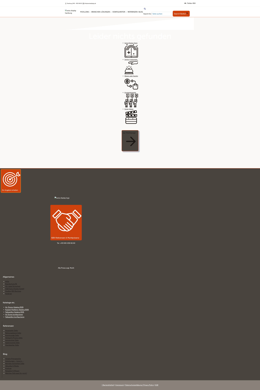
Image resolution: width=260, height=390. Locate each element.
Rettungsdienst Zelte (13, 333)
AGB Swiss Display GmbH (14, 289)
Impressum (119, 385)
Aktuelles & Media (12, 366)
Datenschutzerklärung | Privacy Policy (139, 385)
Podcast (8, 368)
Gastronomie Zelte (12, 343)
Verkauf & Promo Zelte (13, 338)
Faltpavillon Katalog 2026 (14, 312)
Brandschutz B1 (11, 284)
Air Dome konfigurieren (14, 315)
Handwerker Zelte (12, 345)
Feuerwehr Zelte (11, 331)
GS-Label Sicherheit (12, 286)
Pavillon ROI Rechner (13, 291)
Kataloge (8, 294)
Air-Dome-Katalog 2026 (14, 307)
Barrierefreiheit (108, 385)
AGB (156, 385)
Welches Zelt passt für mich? (16, 373)
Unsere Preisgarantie (13, 359)
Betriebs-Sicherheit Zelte (14, 364)
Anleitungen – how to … (14, 361)
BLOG (141, 12)
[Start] (185, 3)
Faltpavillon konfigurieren (14, 317)
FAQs (7, 281)
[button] (166, 9)
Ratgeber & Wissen (12, 371)
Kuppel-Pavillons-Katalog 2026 (17, 310)
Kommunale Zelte (12, 335)
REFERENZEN (133, 12)
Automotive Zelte (12, 340)
